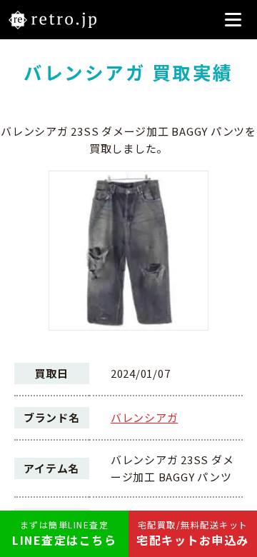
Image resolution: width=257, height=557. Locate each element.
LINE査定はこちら (64, 533)
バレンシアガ (144, 417)
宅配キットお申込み (192, 533)
